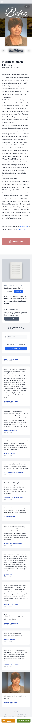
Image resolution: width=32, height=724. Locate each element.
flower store (22, 229)
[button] (16, 682)
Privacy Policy (11, 716)
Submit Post (16, 349)
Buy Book (18, 291)
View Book (9, 291)
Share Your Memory (12, 319)
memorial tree (23, 226)
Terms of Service (21, 716)
